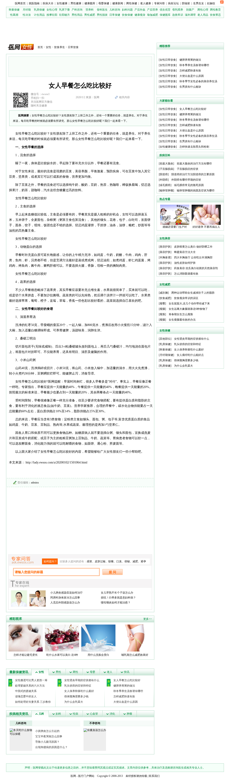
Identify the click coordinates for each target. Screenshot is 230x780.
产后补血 (140, 9)
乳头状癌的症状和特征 (77, 685)
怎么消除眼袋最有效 (186, 273)
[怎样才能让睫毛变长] (26, 637)
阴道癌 (164, 174)
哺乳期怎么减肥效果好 (134, 654)
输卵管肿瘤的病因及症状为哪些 (196, 190)
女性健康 (62, 3)
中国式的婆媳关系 (26, 691)
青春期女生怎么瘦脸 (181, 314)
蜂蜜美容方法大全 (185, 252)
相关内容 (124, 97)
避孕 (143, 561)
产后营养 (152, 9)
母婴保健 (103, 3)
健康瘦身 (140, 14)
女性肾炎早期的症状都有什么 (81, 680)
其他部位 (165, 338)
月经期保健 (166, 355)
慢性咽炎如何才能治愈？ (115, 602)
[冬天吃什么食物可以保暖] (21, 731)
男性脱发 (102, 14)
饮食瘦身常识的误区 (186, 298)
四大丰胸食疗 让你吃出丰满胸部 (193, 257)
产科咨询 (77, 9)
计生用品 (39, 14)
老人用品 (202, 14)
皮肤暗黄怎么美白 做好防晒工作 (193, 246)
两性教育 (215, 9)
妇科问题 (127, 9)
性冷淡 (27, 14)
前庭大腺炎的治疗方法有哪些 (194, 163)
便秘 (127, 561)
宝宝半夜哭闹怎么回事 (48, 736)
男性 (58, 672)
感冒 (89, 561)
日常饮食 (73, 47)
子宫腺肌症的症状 (187, 169)
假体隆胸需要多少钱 (76, 696)
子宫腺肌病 (166, 169)
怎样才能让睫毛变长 (25, 654)
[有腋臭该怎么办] (95, 729)
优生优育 (165, 9)
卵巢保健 (14, 9)
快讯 (126, 672)
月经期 (27, 9)
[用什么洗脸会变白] (98, 637)
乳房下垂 (64, 9)
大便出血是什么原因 (125, 701)
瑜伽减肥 (152, 14)
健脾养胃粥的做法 (124, 685)
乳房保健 (39, 9)
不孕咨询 (94, 723)
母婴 (92, 672)
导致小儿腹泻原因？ (47, 741)
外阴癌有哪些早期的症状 (186, 179)
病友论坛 (173, 3)
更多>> (147, 618)
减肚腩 (164, 292)
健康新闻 (117, 3)
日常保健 (114, 14)
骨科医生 (102, 9)
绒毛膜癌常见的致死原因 (189, 185)
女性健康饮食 (168, 146)
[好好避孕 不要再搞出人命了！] (206, 214)
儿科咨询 (114, 9)
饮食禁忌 (215, 14)
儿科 (41, 713)
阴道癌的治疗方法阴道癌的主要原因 (193, 174)
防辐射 (186, 3)
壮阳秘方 (64, 14)
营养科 (90, 9)
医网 (73, 776)
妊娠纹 (211, 3)
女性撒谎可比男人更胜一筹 (31, 680)
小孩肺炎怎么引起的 (47, 731)
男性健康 (76, 3)
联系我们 (154, 776)
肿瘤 (129, 713)
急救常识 (177, 14)
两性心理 (202, 9)
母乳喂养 (177, 9)
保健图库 (165, 14)
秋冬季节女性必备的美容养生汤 (198, 81)
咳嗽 (111, 561)
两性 (75, 672)
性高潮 (14, 14)
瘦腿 (162, 308)
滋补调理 (190, 14)
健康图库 (89, 3)
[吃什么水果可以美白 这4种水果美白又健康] (62, 637)
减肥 (135, 561)
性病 (75, 713)
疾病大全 (48, 3)
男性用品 (77, 14)
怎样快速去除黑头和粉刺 (194, 146)
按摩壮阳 (51, 14)
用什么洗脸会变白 (98, 654)
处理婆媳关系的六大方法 (30, 685)
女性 (48, 47)
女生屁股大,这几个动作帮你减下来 (189, 303)
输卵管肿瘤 (166, 190)
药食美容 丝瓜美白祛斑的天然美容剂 (196, 268)
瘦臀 (162, 303)
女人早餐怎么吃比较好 (126, 680)
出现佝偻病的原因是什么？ (51, 747)
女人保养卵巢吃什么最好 (79, 691)
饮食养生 (59, 47)
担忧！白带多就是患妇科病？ (118, 597)
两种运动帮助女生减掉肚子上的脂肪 (193, 292)
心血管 (94, 713)
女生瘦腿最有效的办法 (182, 319)
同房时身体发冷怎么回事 (65, 597)
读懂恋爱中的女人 (26, 696)
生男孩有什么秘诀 (190, 86)
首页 (40, 47)
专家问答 (159, 3)
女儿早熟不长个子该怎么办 (117, 592)
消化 (112, 713)
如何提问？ (50, 561)
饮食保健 (127, 14)
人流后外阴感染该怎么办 (65, 602)
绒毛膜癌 (165, 185)
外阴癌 (164, 179)
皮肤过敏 (100, 561)
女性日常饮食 (168, 59)
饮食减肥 (165, 298)
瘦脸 (162, 314)
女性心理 (51, 9)
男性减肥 (89, 14)
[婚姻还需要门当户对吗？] (174, 214)
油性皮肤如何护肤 (185, 262)
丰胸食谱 (165, 257)
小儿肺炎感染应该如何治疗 (66, 592)
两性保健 (131, 3)
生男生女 (198, 3)
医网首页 (20, 3)
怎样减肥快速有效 (124, 696)
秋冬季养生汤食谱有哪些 (128, 691)
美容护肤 (165, 246)
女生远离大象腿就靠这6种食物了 (188, 308)
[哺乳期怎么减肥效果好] (135, 637)
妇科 (58, 713)
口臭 (119, 561)
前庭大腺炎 (166, 163)
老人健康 (145, 3)
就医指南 (34, 3)
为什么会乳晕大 (73, 701)
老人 (109, 672)
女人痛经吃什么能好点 (190, 355)
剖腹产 (190, 9)
